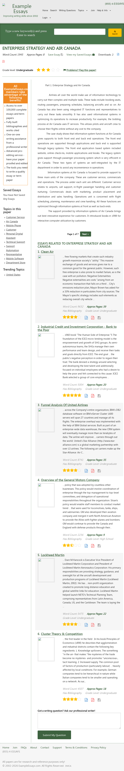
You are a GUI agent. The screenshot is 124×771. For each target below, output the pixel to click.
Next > (85, 234)
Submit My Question (54, 735)
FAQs (24, 747)
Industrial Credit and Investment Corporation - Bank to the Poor (77, 328)
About (33, 747)
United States (13, 274)
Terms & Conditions (76, 747)
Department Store (15, 262)
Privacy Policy (98, 747)
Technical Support (15, 241)
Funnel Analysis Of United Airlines (64, 405)
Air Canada (12, 221)
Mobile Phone (13, 225)
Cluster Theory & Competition (62, 634)
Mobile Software (15, 258)
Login (44, 17)
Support (57, 747)
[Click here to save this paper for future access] (99, 317)
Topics (81, 10)
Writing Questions (67, 10)
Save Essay (54, 54)
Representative (14, 254)
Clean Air (47, 252)
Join (93, 10)
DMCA (68, 765)
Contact (45, 747)
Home (45, 10)
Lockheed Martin (52, 555)
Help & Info (102, 10)
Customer (11, 229)
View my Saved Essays (79, 54)
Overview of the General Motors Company (70, 480)
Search (53, 10)
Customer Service (15, 217)
